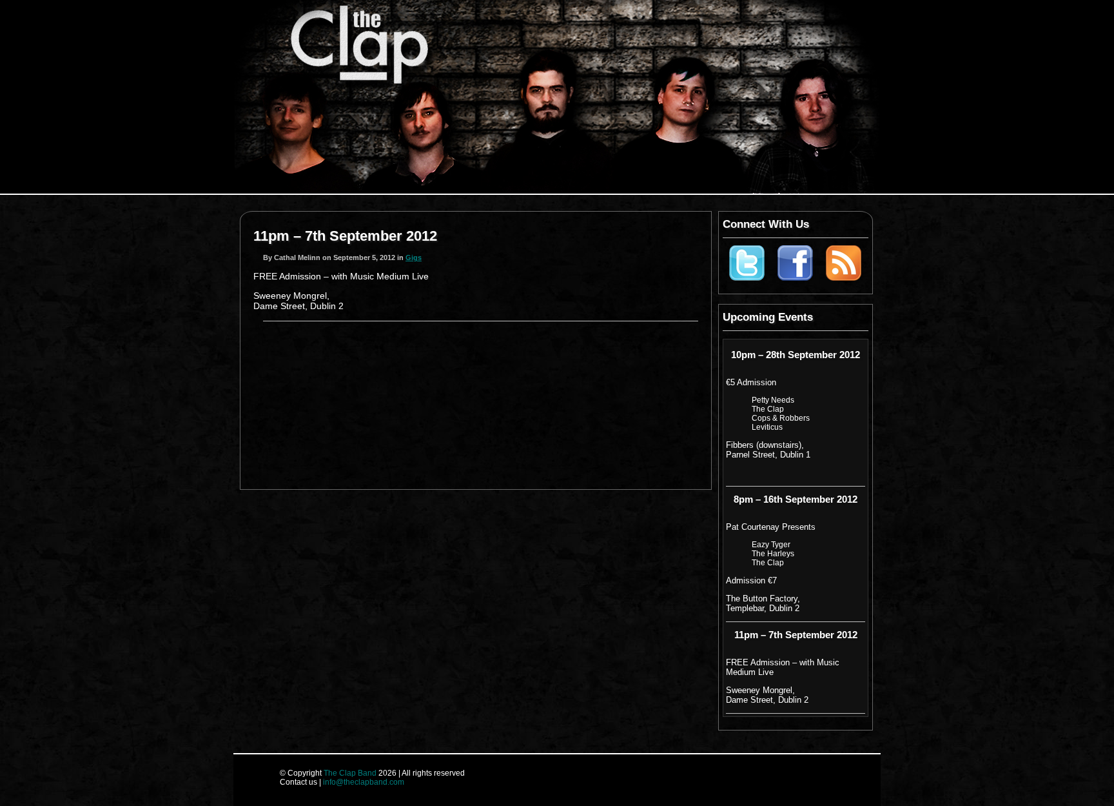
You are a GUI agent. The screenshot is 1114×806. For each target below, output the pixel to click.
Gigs (414, 257)
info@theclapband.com (363, 782)
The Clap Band (350, 773)
